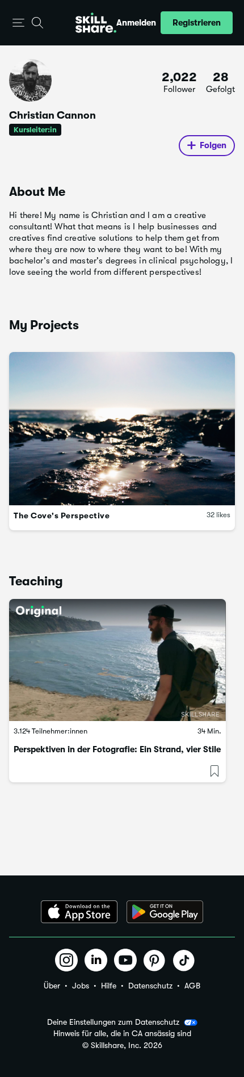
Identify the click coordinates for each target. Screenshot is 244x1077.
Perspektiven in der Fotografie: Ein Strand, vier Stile (117, 749)
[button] (18, 23)
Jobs (80, 985)
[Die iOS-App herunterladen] (79, 911)
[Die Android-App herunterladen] (165, 911)
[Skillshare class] (117, 660)
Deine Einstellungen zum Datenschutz (113, 1021)
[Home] (95, 22)
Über (52, 985)
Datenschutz (150, 985)
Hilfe (108, 985)
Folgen (213, 145)
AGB (192, 985)
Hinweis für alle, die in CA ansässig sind (122, 1033)
